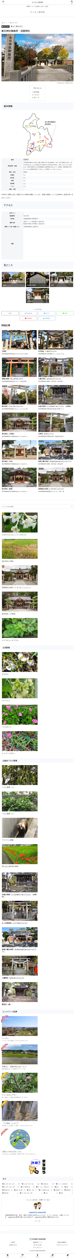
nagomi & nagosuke (37, 1212)
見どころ (36, 97)
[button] (71, 507)
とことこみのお (37, 2)
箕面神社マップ (37, 1242)
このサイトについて (62, 1245)
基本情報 (36, 92)
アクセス (36, 95)
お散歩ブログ (13, 1245)
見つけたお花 (37, 1245)
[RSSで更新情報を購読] (39, 1221)
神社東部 (20, 26)
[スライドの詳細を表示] (37, 1167)
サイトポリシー (37, 1247)
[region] (37, 1167)
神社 (14, 26)
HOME (13, 1242)
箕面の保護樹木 (62, 1242)
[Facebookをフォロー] (36, 1221)
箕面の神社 (6, 26)
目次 (35, 88)
